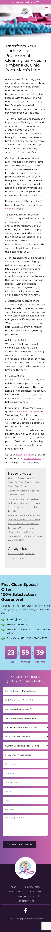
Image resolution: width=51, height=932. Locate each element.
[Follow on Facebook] (25, 911)
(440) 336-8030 (32, 458)
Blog (13, 887)
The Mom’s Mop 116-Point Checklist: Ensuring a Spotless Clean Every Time (24, 482)
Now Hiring (15, 892)
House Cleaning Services (21, 553)
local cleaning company (26, 411)
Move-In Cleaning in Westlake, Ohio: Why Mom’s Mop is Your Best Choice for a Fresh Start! (24, 519)
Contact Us (36, 892)
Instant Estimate (25, 454)
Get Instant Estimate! (23, 2)
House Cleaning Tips (19, 558)
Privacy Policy (32, 887)
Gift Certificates (25, 896)
